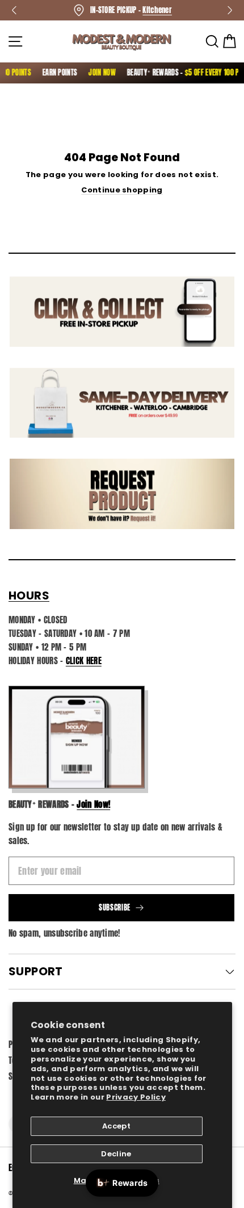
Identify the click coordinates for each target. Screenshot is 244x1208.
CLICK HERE (84, 660)
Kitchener (157, 10)
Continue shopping (122, 189)
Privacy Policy (136, 1097)
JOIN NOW (97, 72)
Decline (116, 1153)
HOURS (29, 595)
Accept (116, 1126)
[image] (77, 737)
